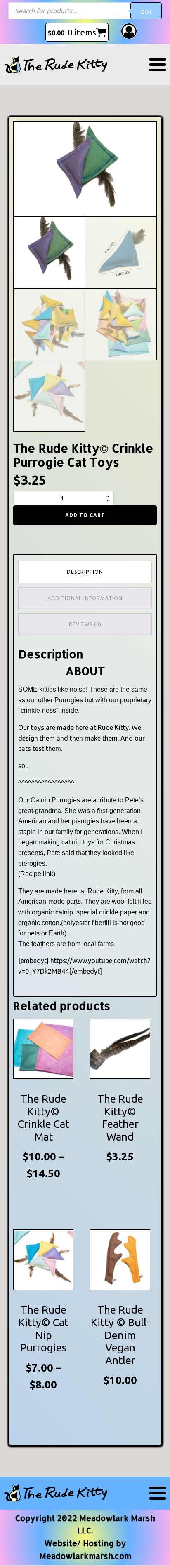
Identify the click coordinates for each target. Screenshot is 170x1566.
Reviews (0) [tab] (85, 624)
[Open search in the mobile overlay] (85, 10)
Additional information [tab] (85, 598)
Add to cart (85, 515)
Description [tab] (85, 572)
